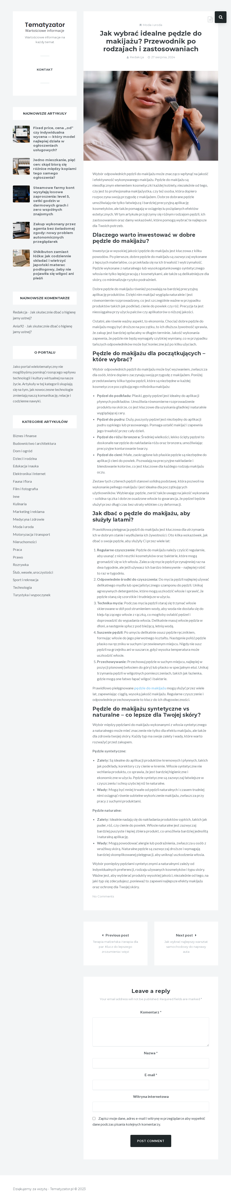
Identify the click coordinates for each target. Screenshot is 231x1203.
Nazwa (151, 1053)
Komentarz (151, 1012)
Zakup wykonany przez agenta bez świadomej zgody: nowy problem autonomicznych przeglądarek (54, 233)
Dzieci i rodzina (25, 458)
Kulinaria (20, 504)
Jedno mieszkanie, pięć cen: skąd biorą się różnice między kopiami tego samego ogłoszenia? (54, 169)
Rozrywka (21, 564)
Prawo (18, 557)
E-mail (151, 1075)
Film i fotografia (25, 489)
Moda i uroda (152, 25)
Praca (17, 549)
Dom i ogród (22, 451)
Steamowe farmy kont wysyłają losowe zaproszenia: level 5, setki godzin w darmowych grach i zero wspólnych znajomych (53, 200)
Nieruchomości (25, 542)
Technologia (22, 587)
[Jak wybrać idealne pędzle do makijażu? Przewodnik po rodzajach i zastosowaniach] (150, 116)
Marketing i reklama (28, 511)
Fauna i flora (22, 481)
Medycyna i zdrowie (28, 519)
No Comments (103, 896)
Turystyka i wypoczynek (32, 595)
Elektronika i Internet (29, 473)
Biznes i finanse (25, 435)
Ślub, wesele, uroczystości (33, 572)
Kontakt (45, 69)
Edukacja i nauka (26, 466)
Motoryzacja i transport (31, 534)
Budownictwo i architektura (34, 443)
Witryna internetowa (151, 1096)
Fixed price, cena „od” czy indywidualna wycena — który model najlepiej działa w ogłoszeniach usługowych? (54, 139)
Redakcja (137, 57)
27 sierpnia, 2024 (163, 57)
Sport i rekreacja (25, 579)
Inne (16, 496)
